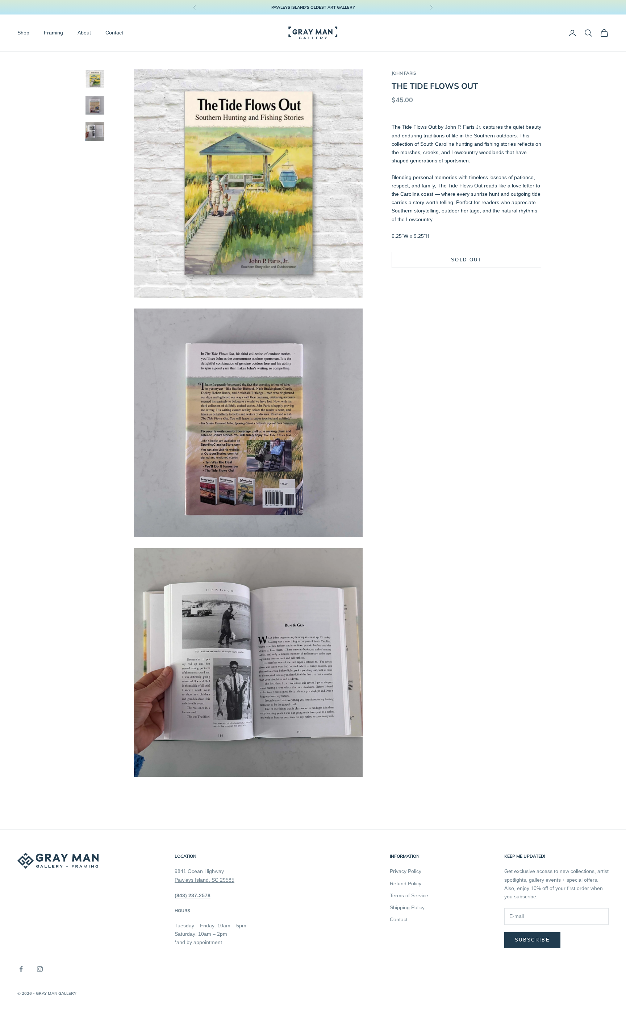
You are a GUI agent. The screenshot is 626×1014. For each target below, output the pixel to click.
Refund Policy (405, 883)
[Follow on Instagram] (39, 969)
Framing (53, 33)
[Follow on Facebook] (21, 969)
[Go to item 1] (95, 79)
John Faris (404, 73)
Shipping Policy (407, 907)
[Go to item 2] (95, 105)
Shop (23, 33)
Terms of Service (409, 895)
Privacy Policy (405, 871)
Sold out (466, 260)
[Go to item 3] (95, 131)
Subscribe (532, 940)
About (84, 33)
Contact (114, 33)
